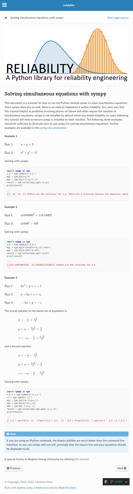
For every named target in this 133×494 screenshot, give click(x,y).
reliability (68, 5)
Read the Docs (67, 487)
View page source (117, 17)
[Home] (6, 17)
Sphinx (21, 487)
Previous (14, 468)
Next (120, 468)
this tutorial (81, 459)
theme (39, 487)
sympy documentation (53, 128)
